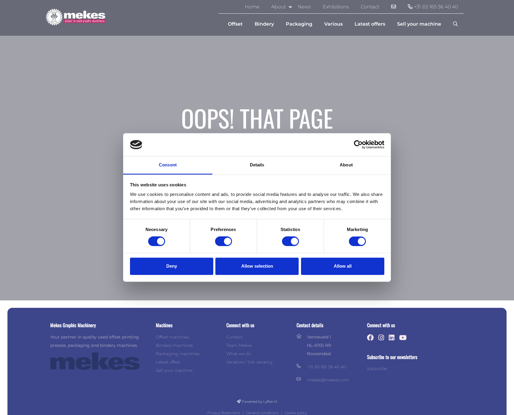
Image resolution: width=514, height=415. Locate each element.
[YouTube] (404, 338)
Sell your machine (419, 24)
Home (252, 7)
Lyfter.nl (270, 401)
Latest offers (370, 24)
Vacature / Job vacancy (249, 362)
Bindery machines (174, 345)
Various (333, 24)
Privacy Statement (223, 413)
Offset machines (172, 337)
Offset (235, 24)
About (278, 7)
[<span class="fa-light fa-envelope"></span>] (393, 7)
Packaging (299, 24)
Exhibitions (336, 7)
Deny (171, 266)
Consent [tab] (168, 164)
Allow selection (257, 266)
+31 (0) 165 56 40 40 (435, 7)
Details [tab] (257, 164)
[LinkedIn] (393, 338)
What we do (238, 353)
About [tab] (346, 164)
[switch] (223, 241)
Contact (370, 7)
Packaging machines (178, 353)
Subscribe (377, 368)
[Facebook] (372, 338)
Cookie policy (295, 413)
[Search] (455, 24)
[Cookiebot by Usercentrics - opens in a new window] (358, 144)
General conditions (262, 413)
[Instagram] (382, 338)
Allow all (343, 266)
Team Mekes (239, 345)
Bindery (264, 24)
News (304, 7)
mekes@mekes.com (328, 380)
